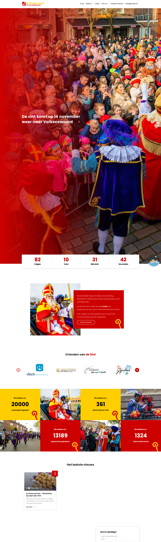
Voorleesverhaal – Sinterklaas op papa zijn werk (39, 494)
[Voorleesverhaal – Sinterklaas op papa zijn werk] (40, 481)
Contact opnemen (86, 322)
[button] (137, 370)
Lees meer (29, 507)
